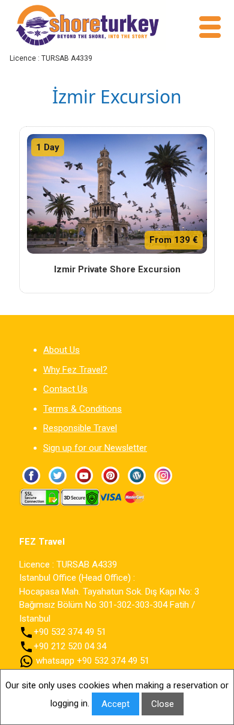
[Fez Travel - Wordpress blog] (137, 475)
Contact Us (65, 389)
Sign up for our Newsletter (95, 447)
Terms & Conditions (82, 408)
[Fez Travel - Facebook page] (31, 475)
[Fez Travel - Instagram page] (163, 475)
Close (162, 704)
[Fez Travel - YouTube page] (84, 475)
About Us (61, 349)
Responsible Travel (80, 428)
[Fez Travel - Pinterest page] (110, 475)
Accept (115, 704)
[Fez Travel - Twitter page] (58, 475)
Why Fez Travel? (75, 369)
